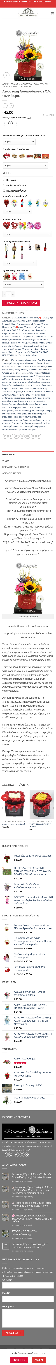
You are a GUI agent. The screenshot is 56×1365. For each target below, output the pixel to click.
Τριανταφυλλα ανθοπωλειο (37, 423)
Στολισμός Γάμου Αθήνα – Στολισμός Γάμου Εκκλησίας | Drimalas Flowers (31, 1176)
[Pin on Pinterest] (27, 436)
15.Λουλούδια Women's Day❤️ (27, 317)
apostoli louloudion (28, 363)
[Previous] (2, 814)
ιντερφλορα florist (20, 404)
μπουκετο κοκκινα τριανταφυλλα (16, 417)
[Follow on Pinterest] (27, 1154)
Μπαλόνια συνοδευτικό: (15, 196)
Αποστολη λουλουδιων (28, 342)
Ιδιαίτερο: (16, 185)
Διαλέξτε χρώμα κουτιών (14, 118)
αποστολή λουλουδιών (30, 382)
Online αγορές (16, 373)
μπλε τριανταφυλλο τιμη (40, 410)
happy (11, 369)
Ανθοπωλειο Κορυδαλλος (23, 336)
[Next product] (5, 105)
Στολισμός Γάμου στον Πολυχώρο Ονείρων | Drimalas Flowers (30, 1245)
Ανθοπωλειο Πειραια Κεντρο (22, 339)
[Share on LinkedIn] (33, 436)
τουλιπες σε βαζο (16, 423)
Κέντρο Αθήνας (22, 86)
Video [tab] (5, 461)
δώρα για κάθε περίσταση (18, 401)
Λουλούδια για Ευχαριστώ (14, 352)
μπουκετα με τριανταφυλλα (34, 413)
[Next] (53, 814)
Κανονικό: (11, 180)
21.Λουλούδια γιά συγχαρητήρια (16, 324)
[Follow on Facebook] (5, 1154)
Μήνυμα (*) (8, 1306)
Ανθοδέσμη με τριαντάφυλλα (20, 376)
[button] (4, 13)
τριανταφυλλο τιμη (31, 426)
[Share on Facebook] (10, 436)
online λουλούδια (30, 373)
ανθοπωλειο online (29, 379)
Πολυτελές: (16, 190)
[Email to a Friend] (22, 436)
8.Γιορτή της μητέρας (26, 330)
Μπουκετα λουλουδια (11, 413)
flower (40, 363)
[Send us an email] (22, 1154)
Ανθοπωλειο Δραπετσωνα (21, 333)
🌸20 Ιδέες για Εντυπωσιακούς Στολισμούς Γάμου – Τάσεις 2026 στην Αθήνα (32, 1218)
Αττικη (41, 342)
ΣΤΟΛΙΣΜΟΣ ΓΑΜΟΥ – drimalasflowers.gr (24, 1233)
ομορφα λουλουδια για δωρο (28, 420)
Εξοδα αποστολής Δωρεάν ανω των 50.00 (24, 135)
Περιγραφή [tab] (8, 454)
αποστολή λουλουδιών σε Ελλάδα (37, 391)
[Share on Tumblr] (38, 436)
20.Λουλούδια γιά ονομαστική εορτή (29, 321)
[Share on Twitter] (16, 436)
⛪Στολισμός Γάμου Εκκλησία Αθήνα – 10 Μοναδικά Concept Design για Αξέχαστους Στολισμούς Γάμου (32, 1190)
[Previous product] (11, 105)
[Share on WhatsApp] (5, 436)
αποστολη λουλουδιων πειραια (23, 388)
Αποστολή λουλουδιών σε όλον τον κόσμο (21, 395)
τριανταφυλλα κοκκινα (12, 426)
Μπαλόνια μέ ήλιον (13, 219)
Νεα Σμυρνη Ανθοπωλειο (25, 355)
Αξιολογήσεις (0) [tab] (11, 473)
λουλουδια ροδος (21, 410)
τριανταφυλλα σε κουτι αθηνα (40, 825)
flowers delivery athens (35, 366)
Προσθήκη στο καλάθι (21, 302)
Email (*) (6, 1293)
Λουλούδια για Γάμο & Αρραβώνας (31, 349)
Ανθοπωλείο (14, 379)
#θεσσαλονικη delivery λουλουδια (26, 360)
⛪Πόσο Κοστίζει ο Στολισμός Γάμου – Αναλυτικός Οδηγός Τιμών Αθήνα (32, 1204)
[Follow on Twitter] (16, 1154)
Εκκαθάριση (48, 115)
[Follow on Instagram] (10, 1154)
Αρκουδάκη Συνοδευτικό (15, 270)
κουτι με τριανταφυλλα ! (13, 824)
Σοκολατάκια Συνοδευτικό (16, 149)
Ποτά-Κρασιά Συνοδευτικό (16, 241)
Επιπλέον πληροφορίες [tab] (15, 467)
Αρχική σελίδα (10, 84)
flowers (20, 366)
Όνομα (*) (7, 1279)
